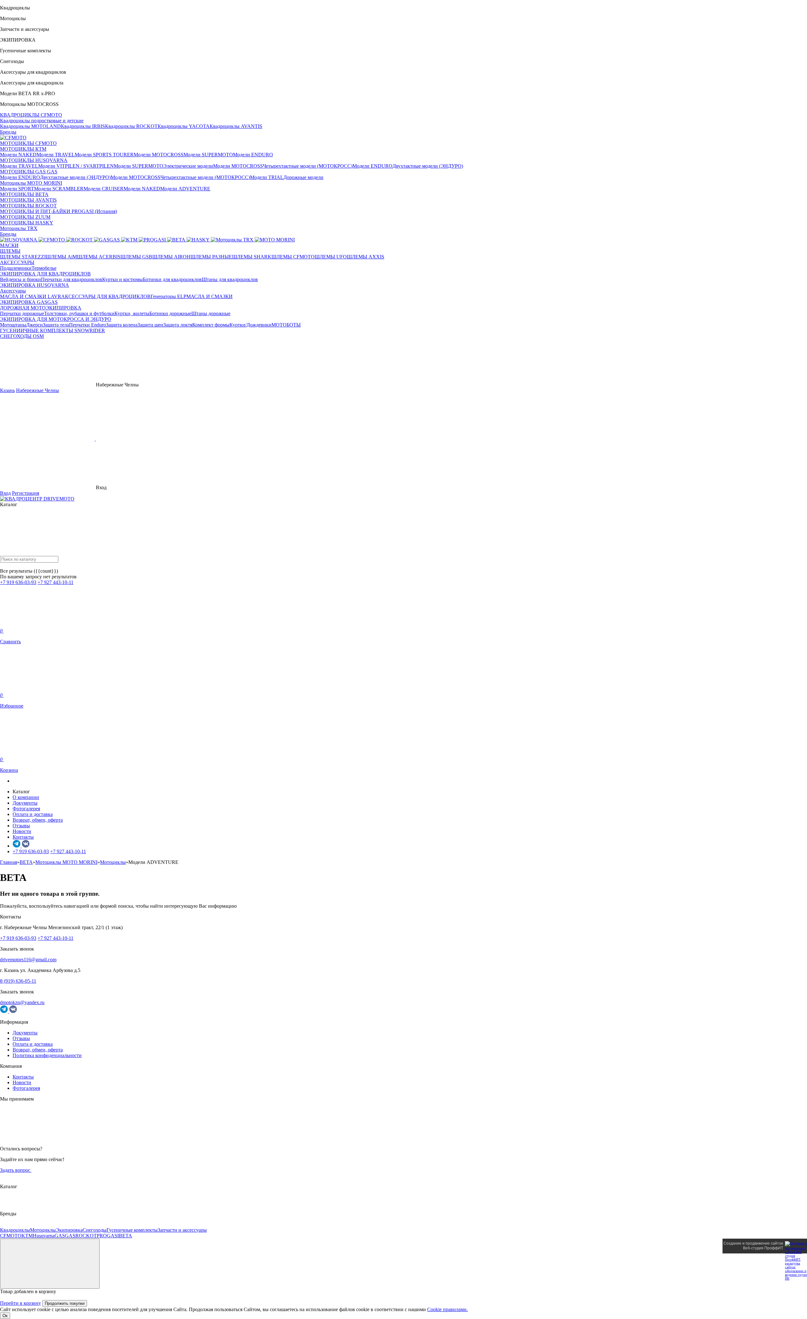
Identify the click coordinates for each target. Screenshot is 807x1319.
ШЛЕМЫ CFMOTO (293, 256)
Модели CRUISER (104, 188)
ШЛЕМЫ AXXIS (365, 256)
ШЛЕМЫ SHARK (251, 256)
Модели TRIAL (266, 177)
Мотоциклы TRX (19, 228)
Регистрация (25, 493)
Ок (5, 1315)
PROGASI (108, 1235)
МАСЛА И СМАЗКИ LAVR (30, 296)
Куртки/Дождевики (250, 324)
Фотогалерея (26, 808)
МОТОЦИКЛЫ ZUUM (25, 217)
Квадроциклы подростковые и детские (42, 120)
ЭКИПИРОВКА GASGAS (29, 302)
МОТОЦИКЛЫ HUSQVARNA (33, 160)
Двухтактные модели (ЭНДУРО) (427, 166)
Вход (5, 493)
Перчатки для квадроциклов (71, 279)
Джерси (34, 324)
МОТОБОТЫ (286, 324)
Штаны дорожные (210, 313)
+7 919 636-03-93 (18, 582)
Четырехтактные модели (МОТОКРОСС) (307, 166)
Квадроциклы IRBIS (83, 126)
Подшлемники (16, 268)
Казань (7, 390)
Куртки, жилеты (131, 313)
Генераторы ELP (168, 296)
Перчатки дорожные (22, 313)
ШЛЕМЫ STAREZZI (23, 256)
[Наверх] (50, 1264)
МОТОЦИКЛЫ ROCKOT (28, 205)
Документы (25, 803)
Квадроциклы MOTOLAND (30, 126)
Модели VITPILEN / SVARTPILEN (76, 166)
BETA (125, 1235)
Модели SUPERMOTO (208, 154)
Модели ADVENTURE (185, 188)
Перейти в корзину (20, 1303)
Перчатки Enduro (87, 324)
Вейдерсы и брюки (20, 279)
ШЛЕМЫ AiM (61, 256)
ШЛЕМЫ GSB (136, 256)
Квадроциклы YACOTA (184, 126)
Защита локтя (177, 324)
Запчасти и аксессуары (182, 1230)
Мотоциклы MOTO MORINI (31, 183)
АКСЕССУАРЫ (17, 262)
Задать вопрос (16, 1170)
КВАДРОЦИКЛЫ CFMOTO (31, 115)
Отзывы (21, 825)
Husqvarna (44, 1235)
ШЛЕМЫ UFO (331, 256)
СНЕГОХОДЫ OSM (22, 336)
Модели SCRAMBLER (59, 188)
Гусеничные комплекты (132, 1230)
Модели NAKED (18, 154)
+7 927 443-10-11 (55, 582)
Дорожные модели (303, 177)
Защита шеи (150, 324)
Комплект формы (210, 324)
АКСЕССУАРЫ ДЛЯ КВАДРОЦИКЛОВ (106, 296)
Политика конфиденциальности (47, 1055)
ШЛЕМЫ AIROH (171, 256)
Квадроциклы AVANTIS (236, 126)
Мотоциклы (43, 1230)
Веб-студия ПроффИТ (763, 1248)
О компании (26, 797)
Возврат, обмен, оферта (38, 820)
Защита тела (56, 324)
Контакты (23, 837)
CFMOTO (10, 1235)
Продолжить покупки (64, 1303)
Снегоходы (95, 1230)
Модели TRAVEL (56, 154)
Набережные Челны (37, 390)
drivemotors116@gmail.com (28, 959)
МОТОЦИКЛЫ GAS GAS (28, 171)
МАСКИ (9, 245)
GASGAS (65, 1235)
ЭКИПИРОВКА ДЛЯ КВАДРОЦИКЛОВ (45, 273)
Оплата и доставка (33, 814)
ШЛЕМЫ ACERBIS (98, 256)
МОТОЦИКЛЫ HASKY (26, 222)
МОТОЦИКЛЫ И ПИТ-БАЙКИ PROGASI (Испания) (58, 211)
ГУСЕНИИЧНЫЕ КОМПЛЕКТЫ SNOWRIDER (52, 330)
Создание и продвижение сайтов (753, 1243)
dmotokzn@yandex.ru (22, 1002)
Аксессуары (13, 290)
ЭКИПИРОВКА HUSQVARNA (34, 285)
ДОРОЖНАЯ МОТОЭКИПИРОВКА (40, 307)
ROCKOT (86, 1235)
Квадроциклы (15, 1230)
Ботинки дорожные (170, 313)
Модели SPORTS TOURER (104, 154)
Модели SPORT (17, 188)
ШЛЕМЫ (10, 251)
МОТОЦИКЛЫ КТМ (23, 149)
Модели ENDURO (253, 154)
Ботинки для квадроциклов (172, 279)
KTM (27, 1235)
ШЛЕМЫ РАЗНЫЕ (211, 256)
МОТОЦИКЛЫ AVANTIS (28, 200)
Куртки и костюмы (122, 279)
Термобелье (44, 268)
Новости (22, 831)
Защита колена (121, 324)
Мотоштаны (13, 324)
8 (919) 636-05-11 (18, 981)
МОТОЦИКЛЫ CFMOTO (28, 143)
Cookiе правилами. (447, 1309)
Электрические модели (188, 166)
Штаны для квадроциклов (230, 279)
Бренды (8, 132)
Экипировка (69, 1230)
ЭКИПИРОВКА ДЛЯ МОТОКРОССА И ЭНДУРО (55, 319)
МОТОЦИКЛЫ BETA (24, 194)
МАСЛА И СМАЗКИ (209, 296)
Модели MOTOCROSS (158, 154)
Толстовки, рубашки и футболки (79, 313)
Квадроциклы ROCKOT (131, 126)
